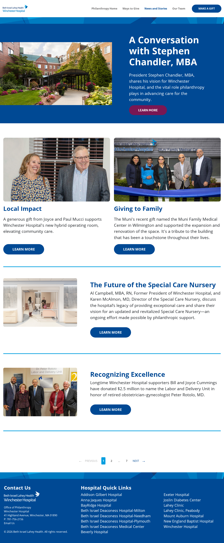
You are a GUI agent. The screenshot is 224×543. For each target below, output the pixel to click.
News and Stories (155, 8)
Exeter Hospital (176, 494)
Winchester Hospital (181, 526)
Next (139, 460)
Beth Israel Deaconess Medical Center (112, 526)
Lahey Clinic (174, 505)
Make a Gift (206, 8)
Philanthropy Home (104, 8)
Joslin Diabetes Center (182, 500)
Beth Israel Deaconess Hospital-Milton (113, 510)
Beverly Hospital (94, 531)
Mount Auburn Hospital (184, 515)
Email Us (9, 523)
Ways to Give (130, 8)
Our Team (178, 8)
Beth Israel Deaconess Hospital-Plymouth (115, 521)
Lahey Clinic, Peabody (182, 510)
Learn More (148, 110)
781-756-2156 (15, 519)
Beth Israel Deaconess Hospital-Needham (116, 515)
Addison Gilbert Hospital (101, 494)
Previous (87, 460)
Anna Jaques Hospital (99, 500)
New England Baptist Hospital (189, 521)
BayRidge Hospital (96, 505)
